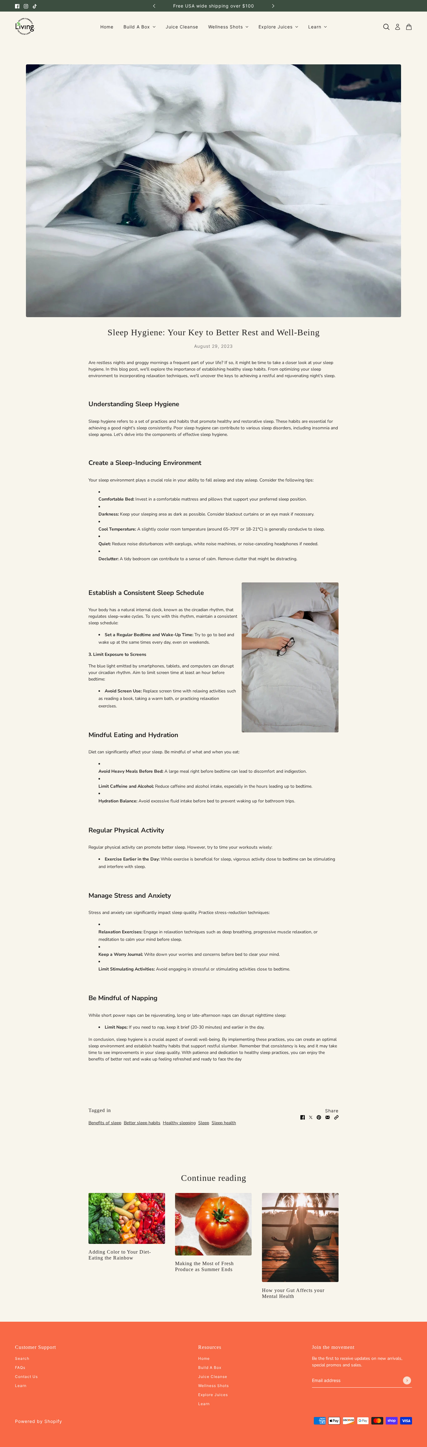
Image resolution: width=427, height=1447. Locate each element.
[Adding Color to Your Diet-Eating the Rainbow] (126, 1218)
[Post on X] (311, 1117)
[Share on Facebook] (302, 1117)
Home (204, 1358)
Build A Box (209, 1367)
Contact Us (26, 1376)
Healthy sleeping (179, 1123)
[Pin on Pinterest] (319, 1117)
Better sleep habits (142, 1123)
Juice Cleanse (212, 1376)
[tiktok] (34, 6)
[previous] (154, 6)
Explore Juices (213, 1394)
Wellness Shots (213, 1385)
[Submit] (407, 1380)
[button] (336, 1117)
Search (22, 1358)
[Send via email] (327, 1117)
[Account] (397, 27)
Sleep (203, 1123)
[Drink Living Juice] (25, 27)
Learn (21, 1385)
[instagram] (26, 6)
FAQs (20, 1367)
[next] (273, 6)
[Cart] (409, 27)
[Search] (386, 27)
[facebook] (17, 6)
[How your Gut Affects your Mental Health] (300, 1237)
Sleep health (224, 1123)
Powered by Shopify (38, 1421)
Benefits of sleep (104, 1123)
